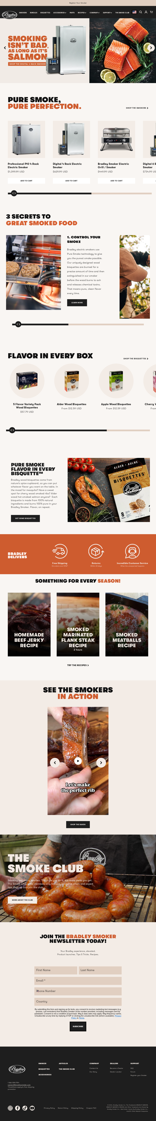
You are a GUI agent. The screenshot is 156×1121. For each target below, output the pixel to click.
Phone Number (63, 564)
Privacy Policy (75, 608)
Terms (86, 608)
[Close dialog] (103, 501)
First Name (60, 520)
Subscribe (78, 615)
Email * (58, 549)
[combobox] (58, 570)
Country (58, 578)
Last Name (60, 534)
